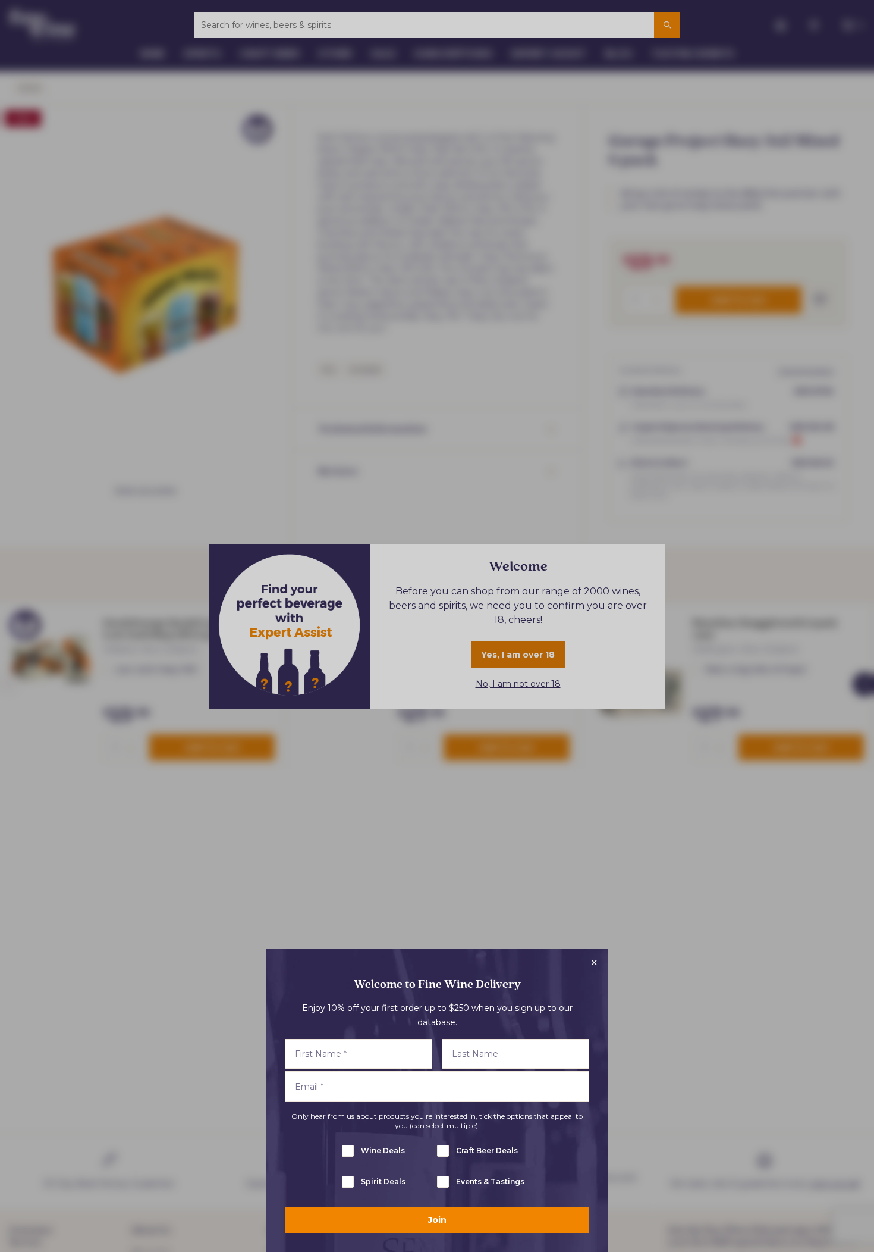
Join (437, 1220)
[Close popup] (594, 963)
